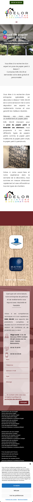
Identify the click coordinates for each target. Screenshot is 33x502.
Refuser (16, 491)
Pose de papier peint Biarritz (10, 445)
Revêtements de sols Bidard (10, 420)
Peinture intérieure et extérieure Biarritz (13, 447)
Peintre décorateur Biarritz (9, 442)
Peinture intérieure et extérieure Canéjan (13, 438)
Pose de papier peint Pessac (10, 452)
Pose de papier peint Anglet (9, 416)
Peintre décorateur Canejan (9, 433)
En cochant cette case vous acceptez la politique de (15, 397)
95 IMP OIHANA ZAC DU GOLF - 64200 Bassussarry (18, 341)
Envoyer (24, 402)
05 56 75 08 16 (15, 348)
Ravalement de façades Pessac (11, 458)
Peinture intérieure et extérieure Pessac (13, 460)
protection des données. (13, 399)
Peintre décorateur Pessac (9, 456)
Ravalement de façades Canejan (11, 435)
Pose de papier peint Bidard (9, 425)
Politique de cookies (11, 499)
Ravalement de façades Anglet (10, 415)
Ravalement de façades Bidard (10, 423)
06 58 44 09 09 (16, 3)
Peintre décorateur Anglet (9, 413)
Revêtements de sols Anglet (10, 411)
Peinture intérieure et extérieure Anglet (13, 418)
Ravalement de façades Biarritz (11, 444)
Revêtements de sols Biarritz (10, 440)
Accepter (16, 486)
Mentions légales (22, 499)
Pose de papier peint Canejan (10, 437)
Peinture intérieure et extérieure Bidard (13, 427)
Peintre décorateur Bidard (9, 422)
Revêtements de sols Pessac (10, 454)
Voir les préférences (16, 495)
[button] (30, 464)
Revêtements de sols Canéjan (10, 431)
